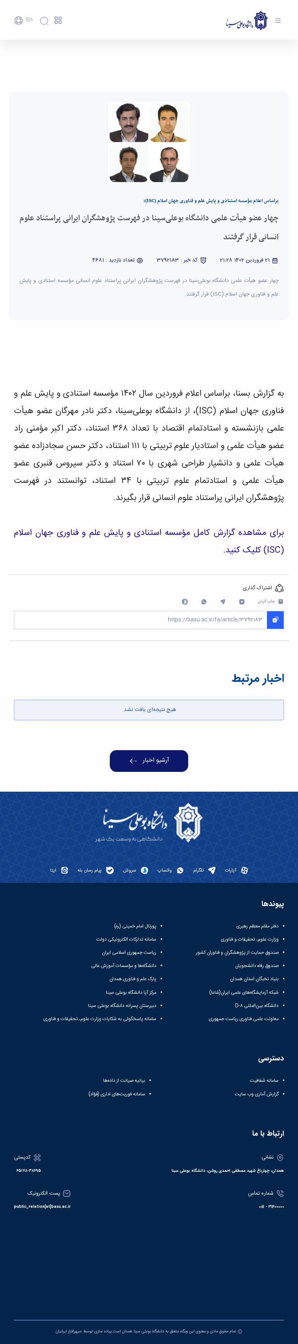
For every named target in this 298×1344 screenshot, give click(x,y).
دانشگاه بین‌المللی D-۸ (257, 1006)
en (29, 19)
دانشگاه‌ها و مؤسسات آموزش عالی (123, 966)
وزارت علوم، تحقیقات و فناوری (250, 939)
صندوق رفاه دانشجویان (257, 966)
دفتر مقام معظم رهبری (257, 926)
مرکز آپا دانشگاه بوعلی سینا (131, 992)
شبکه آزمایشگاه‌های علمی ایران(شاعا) (244, 992)
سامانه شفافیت (264, 1081)
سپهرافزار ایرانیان (68, 1331)
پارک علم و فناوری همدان (132, 979)
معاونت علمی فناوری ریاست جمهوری (244, 1019)
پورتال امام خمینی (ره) (135, 926)
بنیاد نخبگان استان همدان (254, 979)
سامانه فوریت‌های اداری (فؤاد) (116, 1094)
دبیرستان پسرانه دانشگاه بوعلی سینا (122, 1006)
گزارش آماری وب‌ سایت (257, 1094)
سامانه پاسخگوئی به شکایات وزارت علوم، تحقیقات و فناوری (99, 1019)
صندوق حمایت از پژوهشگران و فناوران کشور (237, 953)
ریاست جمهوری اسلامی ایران (129, 953)
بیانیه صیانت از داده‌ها (124, 1081)
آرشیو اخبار (156, 761)
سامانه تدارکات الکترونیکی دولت (126, 939)
